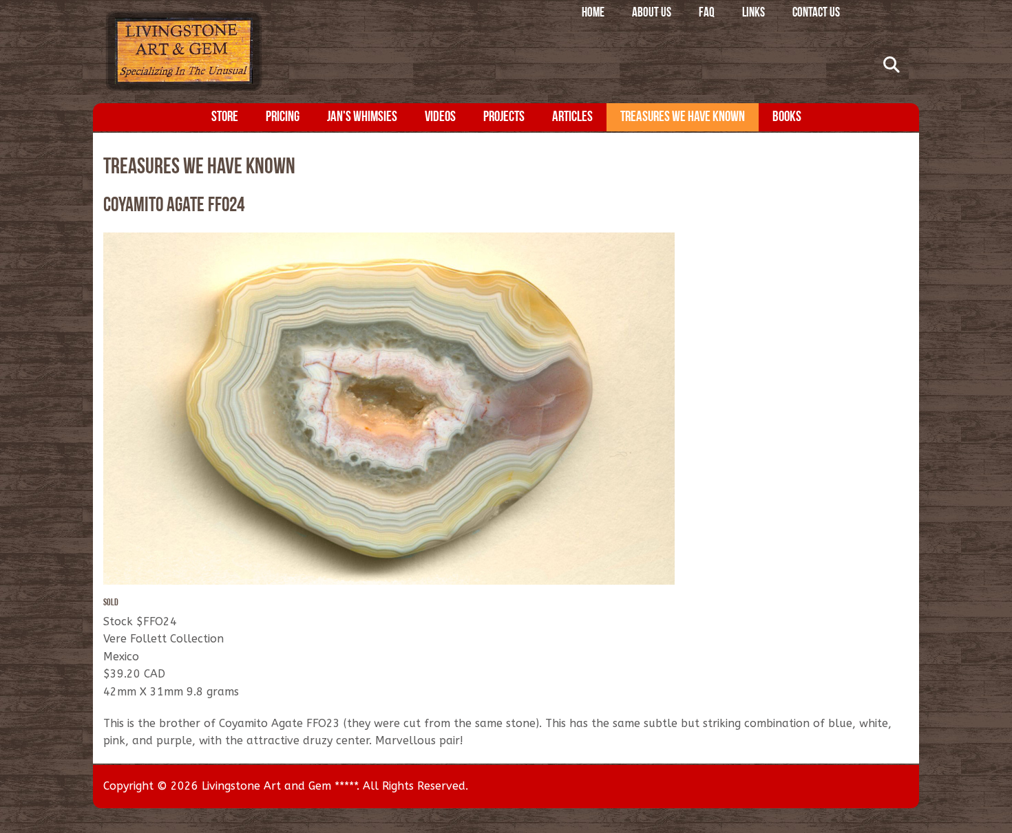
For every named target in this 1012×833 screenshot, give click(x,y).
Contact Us (816, 13)
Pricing (282, 117)
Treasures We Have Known (682, 117)
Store (224, 117)
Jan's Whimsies (362, 117)
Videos (440, 117)
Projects (504, 117)
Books (786, 117)
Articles (572, 117)
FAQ (707, 13)
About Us (651, 13)
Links (753, 13)
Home (593, 13)
